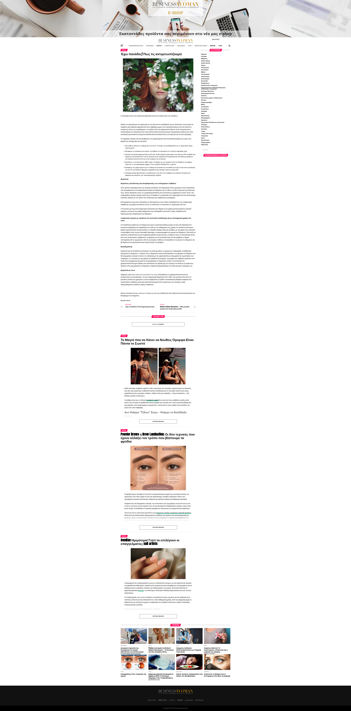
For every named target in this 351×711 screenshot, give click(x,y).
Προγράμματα (205, 118)
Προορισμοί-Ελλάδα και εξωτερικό (212, 122)
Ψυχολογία (204, 144)
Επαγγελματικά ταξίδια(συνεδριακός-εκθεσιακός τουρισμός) (213, 88)
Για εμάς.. (172, 700)
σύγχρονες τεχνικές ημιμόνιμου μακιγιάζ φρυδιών (173, 513)
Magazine (212, 46)
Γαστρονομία (205, 74)
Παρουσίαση (205, 116)
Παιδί (203, 113)
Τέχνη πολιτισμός (200, 46)
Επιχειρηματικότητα (136, 46)
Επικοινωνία (199, 700)
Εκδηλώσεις (205, 83)
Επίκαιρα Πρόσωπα (207, 91)
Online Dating (205, 61)
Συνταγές (204, 129)
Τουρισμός (149, 46)
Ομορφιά (204, 111)
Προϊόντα (204, 120)
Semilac (141, 590)
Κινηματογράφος (206, 102)
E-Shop (220, 46)
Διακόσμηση (205, 79)
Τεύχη (203, 131)
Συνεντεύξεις (169, 46)
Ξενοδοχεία (205, 107)
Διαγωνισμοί (205, 76)
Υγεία (189, 46)
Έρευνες (204, 95)
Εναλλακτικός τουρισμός (209, 85)
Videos (203, 65)
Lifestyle (159, 46)
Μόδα (203, 104)
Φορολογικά (205, 140)
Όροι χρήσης (152, 700)
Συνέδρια (204, 124)
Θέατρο (203, 100)
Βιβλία (203, 72)
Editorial (203, 54)
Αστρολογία (205, 67)
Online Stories (205, 63)
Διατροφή (204, 81)
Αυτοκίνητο (204, 70)
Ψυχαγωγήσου (205, 142)
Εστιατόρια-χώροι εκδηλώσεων (211, 98)
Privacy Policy (162, 700)
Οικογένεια (181, 46)
